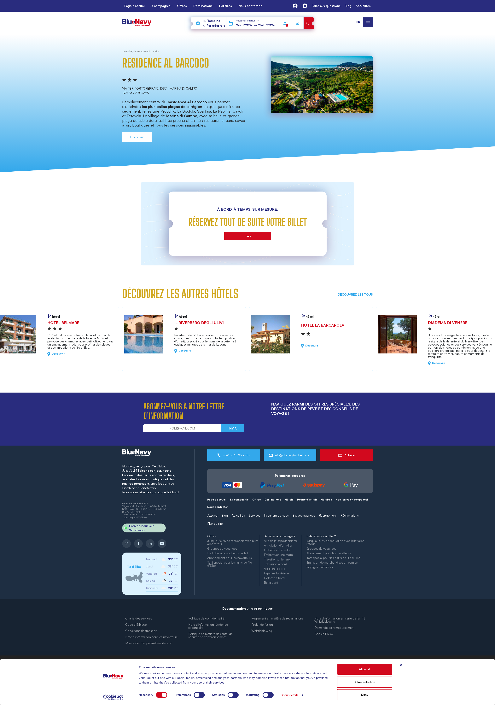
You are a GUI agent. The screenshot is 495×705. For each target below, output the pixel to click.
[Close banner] (400, 665)
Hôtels (289, 499)
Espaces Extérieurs (276, 573)
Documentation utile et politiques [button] (247, 608)
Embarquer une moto (278, 555)
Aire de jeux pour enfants (281, 541)
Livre (247, 236)
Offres (256, 499)
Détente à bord (274, 578)
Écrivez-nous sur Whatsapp (141, 528)
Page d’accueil (216, 499)
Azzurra (212, 515)
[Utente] (295, 6)
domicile (127, 51)
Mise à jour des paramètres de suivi (148, 643)
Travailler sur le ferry (277, 559)
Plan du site (215, 523)
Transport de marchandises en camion (332, 562)
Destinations (273, 499)
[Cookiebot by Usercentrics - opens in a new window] (113, 697)
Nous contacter (217, 506)
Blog (224, 515)
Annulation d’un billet (278, 545)
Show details (289, 695)
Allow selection (364, 682)
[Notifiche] (305, 6)
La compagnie (239, 499)
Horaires (326, 499)
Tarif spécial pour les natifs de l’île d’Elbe (229, 563)
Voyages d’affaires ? (319, 567)
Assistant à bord (274, 569)
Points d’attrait (307, 499)
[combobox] (248, 20)
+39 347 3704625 (135, 93)
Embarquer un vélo (277, 550)
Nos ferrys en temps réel (352, 499)
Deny (364, 694)
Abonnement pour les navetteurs (229, 558)
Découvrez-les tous (355, 294)
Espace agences (304, 515)
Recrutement (328, 515)
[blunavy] (136, 20)
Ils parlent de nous (276, 515)
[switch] (199, 695)
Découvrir (137, 137)
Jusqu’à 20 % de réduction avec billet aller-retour (232, 542)
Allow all (364, 669)
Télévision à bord (275, 564)
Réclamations (350, 515)
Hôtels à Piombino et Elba (146, 51)
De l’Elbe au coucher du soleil (227, 553)
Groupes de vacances (222, 548)
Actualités (238, 515)
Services (254, 515)
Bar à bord (271, 582)
